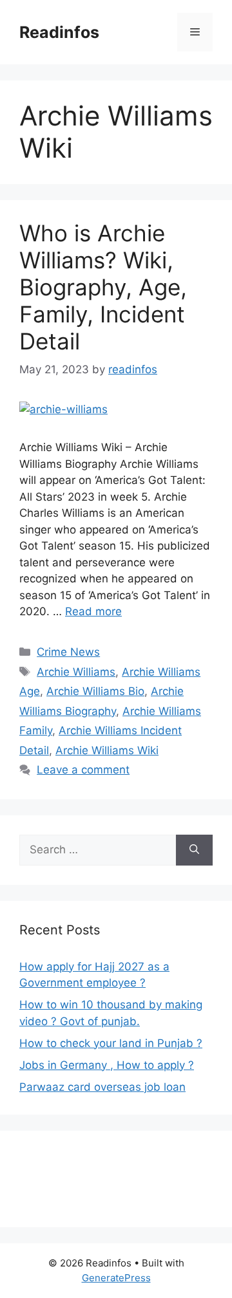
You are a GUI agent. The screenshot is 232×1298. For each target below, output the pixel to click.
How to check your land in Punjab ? (110, 1043)
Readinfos (59, 32)
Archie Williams (76, 671)
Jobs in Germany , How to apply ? (106, 1065)
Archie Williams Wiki (107, 750)
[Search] (194, 850)
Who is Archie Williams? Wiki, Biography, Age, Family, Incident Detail (103, 287)
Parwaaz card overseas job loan (102, 1086)
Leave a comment (83, 769)
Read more (93, 611)
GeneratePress (116, 1278)
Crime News (68, 651)
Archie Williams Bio (95, 691)
